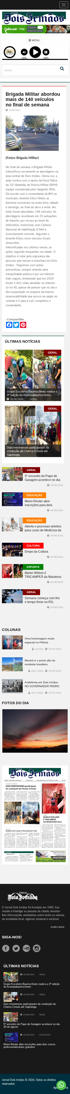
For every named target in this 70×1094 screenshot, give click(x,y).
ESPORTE (33, 567)
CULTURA (33, 545)
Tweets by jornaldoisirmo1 (19, 1059)
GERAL (52, 352)
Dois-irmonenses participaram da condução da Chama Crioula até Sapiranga (28, 451)
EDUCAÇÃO (34, 495)
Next (64, 34)
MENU (35, 40)
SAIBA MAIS (57, 927)
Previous (6, 34)
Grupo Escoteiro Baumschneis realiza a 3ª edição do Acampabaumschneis (32, 393)
